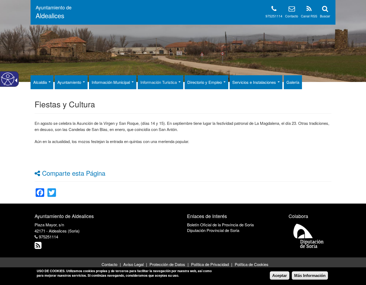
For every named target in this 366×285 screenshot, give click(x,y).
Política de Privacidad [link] (210, 264)
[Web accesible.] (7, 79)
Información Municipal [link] (111, 82)
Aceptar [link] (279, 275)
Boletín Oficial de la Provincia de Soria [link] (220, 224)
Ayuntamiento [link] (69, 82)
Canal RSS (309, 16)
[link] (40, 189)
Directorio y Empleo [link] (205, 82)
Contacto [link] (109, 264)
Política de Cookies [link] (251, 264)
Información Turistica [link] (159, 82)
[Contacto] (292, 9)
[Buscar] (325, 9)
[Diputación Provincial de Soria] (309, 235)
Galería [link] (292, 82)
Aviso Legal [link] (133, 264)
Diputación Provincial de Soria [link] (213, 230)
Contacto (291, 16)
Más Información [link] (310, 275)
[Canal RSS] (309, 9)
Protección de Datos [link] (167, 264)
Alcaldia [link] (40, 82)
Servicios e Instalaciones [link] (254, 82)
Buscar (325, 16)
